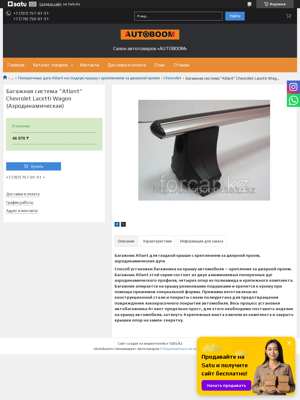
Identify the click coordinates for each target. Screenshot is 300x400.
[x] (123, 225)
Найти (235, 16)
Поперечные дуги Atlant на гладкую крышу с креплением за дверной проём (89, 78)
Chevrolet (172, 78)
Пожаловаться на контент (185, 349)
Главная (15, 64)
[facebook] (117, 225)
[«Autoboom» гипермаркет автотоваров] (150, 35)
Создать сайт (51, 4)
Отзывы (181, 64)
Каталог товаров (50, 64)
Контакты (89, 64)
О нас (160, 64)
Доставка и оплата (127, 64)
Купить (37, 166)
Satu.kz (176, 343)
